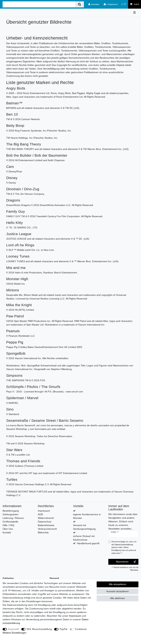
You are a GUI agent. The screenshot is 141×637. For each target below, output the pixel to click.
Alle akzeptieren (117, 584)
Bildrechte (43, 532)
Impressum (44, 510)
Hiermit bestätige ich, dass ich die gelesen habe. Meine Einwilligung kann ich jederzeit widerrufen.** (123, 547)
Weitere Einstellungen (14, 632)
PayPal (63, 629)
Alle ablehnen (117, 598)
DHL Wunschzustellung (39, 629)
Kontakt (7, 532)
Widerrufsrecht (46, 518)
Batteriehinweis (46, 525)
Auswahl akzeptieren (117, 591)
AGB (40, 514)
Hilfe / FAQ (8, 525)
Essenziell (13, 629)
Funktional (80, 629)
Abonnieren (122, 561)
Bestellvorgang (11, 510)
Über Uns (8, 528)
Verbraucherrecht (47, 528)
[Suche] (79, 4)
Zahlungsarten (10, 514)
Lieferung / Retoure (13, 518)
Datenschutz (44, 521)
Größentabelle (10, 521)
